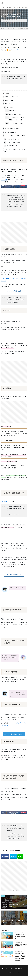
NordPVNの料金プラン (11, 139)
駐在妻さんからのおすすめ (11, 97)
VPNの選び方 (9, 107)
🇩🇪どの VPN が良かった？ (16, 50)
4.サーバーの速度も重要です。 (14, 124)
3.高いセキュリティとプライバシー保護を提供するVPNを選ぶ (14, 119)
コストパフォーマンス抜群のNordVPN (14, 135)
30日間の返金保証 (10, 146)
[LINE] (20, 856)
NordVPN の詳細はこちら (14, 291)
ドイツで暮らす (11, 28)
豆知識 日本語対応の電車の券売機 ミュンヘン (21, 945)
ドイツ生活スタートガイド (8, 21)
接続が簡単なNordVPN (10, 132)
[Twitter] (13, 856)
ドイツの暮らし (18, 972)
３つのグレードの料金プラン (13, 142)
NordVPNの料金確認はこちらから (14, 734)
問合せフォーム (17, 7)
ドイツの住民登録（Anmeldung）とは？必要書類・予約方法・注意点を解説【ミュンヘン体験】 (21, 957)
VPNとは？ (7, 103)
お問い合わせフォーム (20, 968)
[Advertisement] (14, 232)
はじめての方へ (9, 7)
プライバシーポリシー (7, 968)
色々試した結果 (8, 100)
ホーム (2, 7)
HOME (3, 28)
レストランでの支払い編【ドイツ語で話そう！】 (20, 936)
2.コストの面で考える (13, 114)
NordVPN (4, 179)
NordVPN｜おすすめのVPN (11, 128)
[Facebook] (5, 856)
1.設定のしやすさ (12, 110)
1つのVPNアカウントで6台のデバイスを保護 (14, 150)
